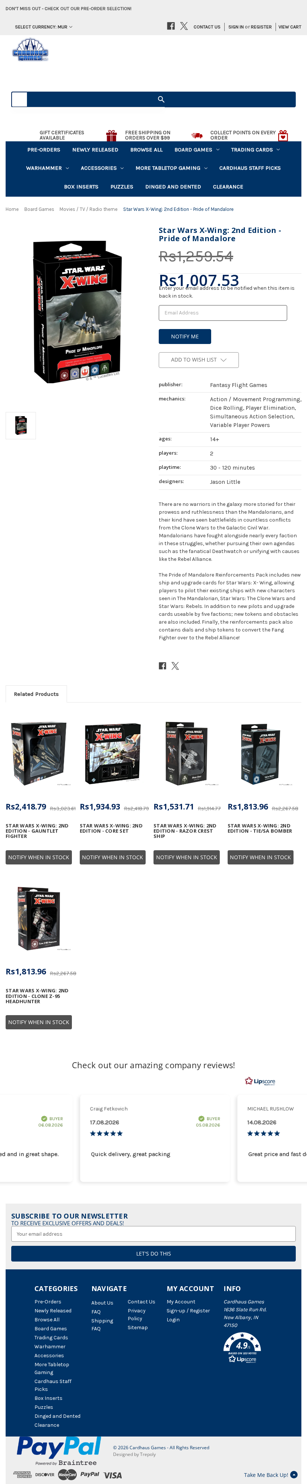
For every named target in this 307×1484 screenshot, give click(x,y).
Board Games (193, 149)
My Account (181, 1302)
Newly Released (95, 149)
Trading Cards (252, 149)
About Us (102, 1303)
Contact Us (207, 27)
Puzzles (121, 186)
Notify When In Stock (38, 857)
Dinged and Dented (173, 186)
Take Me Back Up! (266, 1474)
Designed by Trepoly (134, 1454)
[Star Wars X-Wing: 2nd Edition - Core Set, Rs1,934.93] (113, 754)
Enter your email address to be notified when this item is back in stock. (227, 292)
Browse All (146, 149)
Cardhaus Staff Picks (250, 168)
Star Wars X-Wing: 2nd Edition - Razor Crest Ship (185, 831)
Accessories (99, 168)
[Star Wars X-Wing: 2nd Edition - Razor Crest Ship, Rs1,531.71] (187, 754)
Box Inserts (81, 186)
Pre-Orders (43, 149)
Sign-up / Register (188, 1311)
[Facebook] (171, 26)
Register (261, 27)
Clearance (228, 186)
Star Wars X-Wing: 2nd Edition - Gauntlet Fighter (37, 831)
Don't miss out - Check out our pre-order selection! (68, 8)
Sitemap (138, 1327)
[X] (184, 26)
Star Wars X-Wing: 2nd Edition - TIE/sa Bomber (260, 828)
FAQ (96, 1312)
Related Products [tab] (36, 694)
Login (173, 1319)
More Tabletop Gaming (168, 168)
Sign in (236, 27)
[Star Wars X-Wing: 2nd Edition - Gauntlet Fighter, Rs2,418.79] (39, 754)
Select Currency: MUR (41, 27)
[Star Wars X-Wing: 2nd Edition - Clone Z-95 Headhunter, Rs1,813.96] (39, 919)
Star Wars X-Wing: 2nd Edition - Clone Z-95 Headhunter (37, 996)
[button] (248, 1349)
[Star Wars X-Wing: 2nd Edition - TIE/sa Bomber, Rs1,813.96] (261, 754)
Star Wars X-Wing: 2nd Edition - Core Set (111, 828)
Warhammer (44, 168)
